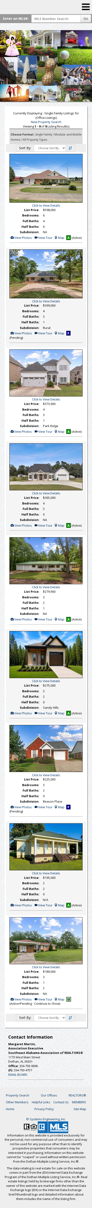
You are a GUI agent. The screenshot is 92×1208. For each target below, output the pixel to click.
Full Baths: (31, 221)
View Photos (22, 237)
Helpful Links (41, 1102)
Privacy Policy (44, 1109)
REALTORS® (77, 1095)
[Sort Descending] (70, 148)
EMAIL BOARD (17, 1074)
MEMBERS (79, 1102)
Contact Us (61, 1102)
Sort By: (25, 148)
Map (61, 238)
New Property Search (46, 122)
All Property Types (35, 140)
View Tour (45, 237)
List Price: (31, 210)
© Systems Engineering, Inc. (46, 1119)
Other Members (17, 1102)
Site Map (80, 1109)
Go (86, 18)
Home (10, 1109)
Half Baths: (30, 226)
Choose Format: (22, 134)
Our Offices (49, 1095)
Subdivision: (29, 232)
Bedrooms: (30, 215)
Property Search (17, 1095)
